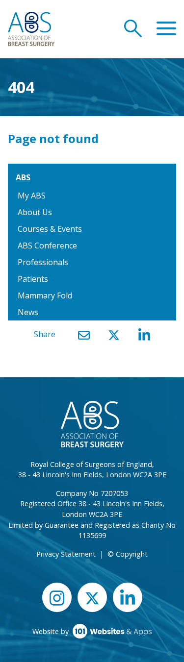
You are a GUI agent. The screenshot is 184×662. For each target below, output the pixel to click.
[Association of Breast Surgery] (31, 28)
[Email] (84, 335)
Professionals (43, 262)
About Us (35, 212)
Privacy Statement (66, 554)
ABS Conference (47, 245)
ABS (23, 177)
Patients (33, 278)
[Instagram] (57, 597)
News (28, 312)
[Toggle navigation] (166, 29)
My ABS (32, 195)
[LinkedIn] (144, 335)
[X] (114, 335)
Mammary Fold (45, 295)
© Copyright (127, 554)
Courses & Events (50, 228)
